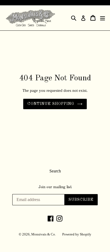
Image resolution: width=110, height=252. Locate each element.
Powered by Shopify (76, 234)
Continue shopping (51, 104)
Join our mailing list (55, 187)
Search (55, 171)
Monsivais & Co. (43, 234)
